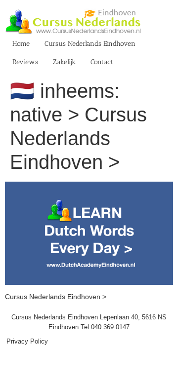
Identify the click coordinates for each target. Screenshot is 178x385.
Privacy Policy (27, 341)
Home (21, 43)
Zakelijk (64, 62)
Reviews (25, 62)
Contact (101, 62)
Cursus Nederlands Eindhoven (89, 43)
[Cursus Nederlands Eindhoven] (89, 187)
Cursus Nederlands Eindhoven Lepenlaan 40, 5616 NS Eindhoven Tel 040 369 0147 (89, 322)
